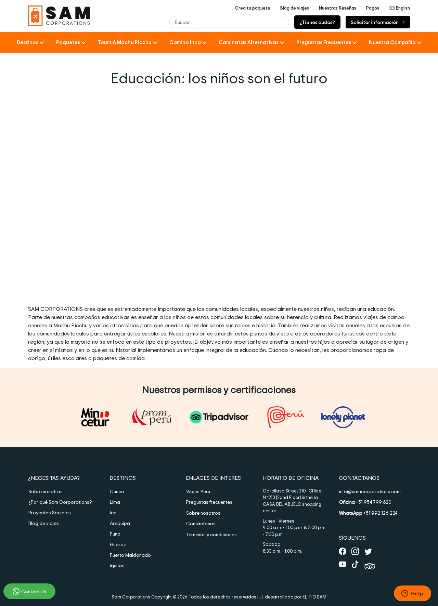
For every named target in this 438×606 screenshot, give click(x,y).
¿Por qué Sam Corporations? (60, 502)
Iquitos (117, 565)
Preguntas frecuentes (209, 502)
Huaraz (118, 544)
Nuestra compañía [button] (392, 42)
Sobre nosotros (45, 491)
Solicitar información (375, 22)
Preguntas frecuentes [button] (323, 42)
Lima (115, 502)
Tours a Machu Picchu (125, 42)
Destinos (27, 42)
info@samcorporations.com (370, 491)
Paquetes (68, 42)
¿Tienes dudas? (317, 22)
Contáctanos (201, 523)
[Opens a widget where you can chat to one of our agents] (412, 594)
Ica (113, 512)
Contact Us (33, 591)
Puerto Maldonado (130, 555)
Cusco (117, 491)
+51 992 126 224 (368, 513)
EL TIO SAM (314, 597)
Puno (115, 533)
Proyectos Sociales (49, 512)
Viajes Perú (198, 491)
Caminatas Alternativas (249, 42)
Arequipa (120, 523)
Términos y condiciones (211, 534)
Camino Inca (185, 42)
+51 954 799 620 (365, 502)
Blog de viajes (43, 523)
